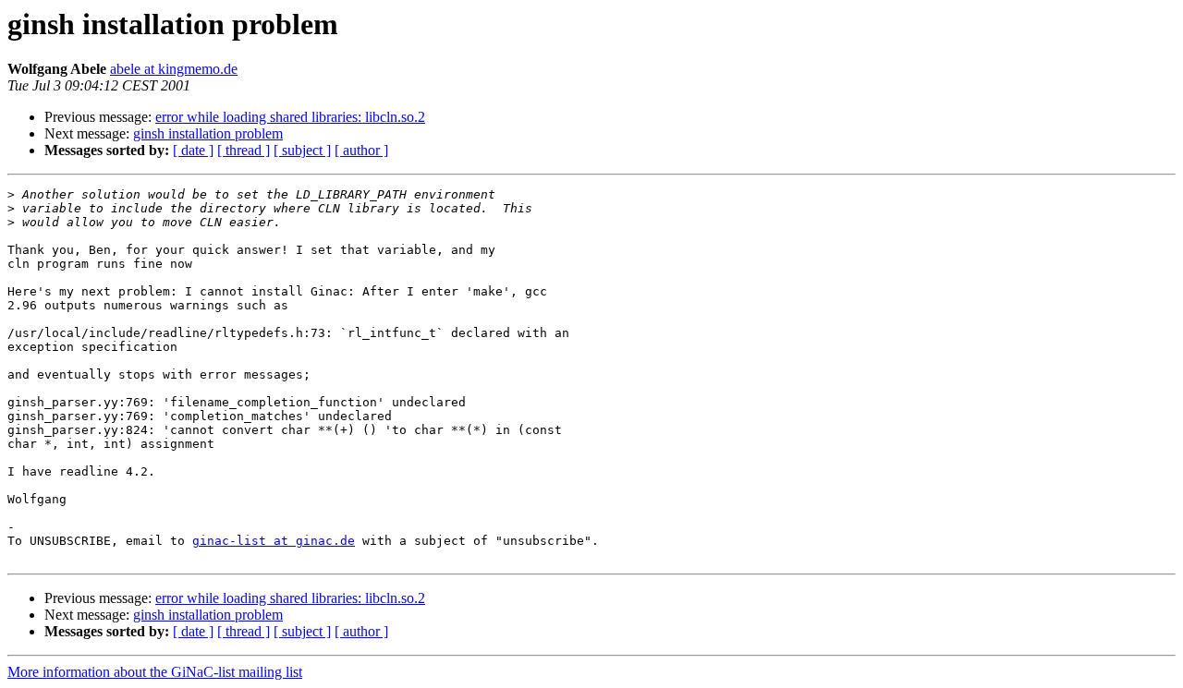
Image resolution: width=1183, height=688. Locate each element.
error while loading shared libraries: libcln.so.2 (290, 117)
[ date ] (193, 150)
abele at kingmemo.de (174, 69)
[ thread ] (243, 150)
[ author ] (361, 150)
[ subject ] (302, 150)
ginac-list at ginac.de (273, 541)
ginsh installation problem (208, 133)
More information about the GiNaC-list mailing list (154, 672)
